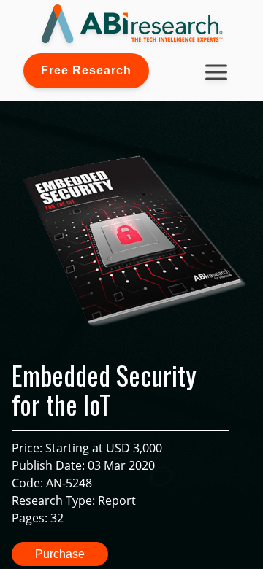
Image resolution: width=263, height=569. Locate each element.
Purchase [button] (60, 554)
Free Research (86, 70)
